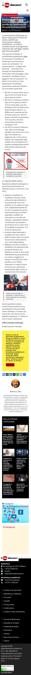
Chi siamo (7, 597)
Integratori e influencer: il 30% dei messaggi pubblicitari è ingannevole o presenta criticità (8, 464)
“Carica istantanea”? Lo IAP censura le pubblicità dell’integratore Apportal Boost (22, 439)
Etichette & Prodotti (11, 623)
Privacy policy (9, 604)
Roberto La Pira (7, 30)
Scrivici (7, 571)
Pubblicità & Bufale (11, 626)
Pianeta (7, 634)
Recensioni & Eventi (11, 637)
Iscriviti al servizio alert (12, 590)
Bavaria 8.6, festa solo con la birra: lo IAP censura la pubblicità (22, 487)
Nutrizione (8, 630)
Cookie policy (9, 608)
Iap (25, 56)
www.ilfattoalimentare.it (14, 573)
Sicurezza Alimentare (12, 619)
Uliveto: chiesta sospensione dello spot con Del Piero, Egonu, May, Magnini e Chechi (22, 463)
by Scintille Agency (6, 672)
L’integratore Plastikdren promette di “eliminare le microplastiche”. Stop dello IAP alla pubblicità (8, 489)
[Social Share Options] (4, 552)
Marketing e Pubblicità (12, 594)
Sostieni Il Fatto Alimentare (14, 611)
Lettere (6, 641)
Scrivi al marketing (12, 580)
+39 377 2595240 (11, 582)
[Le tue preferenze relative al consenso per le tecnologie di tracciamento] (3, 3)
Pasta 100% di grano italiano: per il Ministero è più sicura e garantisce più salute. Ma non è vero (8, 439)
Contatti (7, 601)
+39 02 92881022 (11, 569)
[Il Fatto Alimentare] (12, 5)
